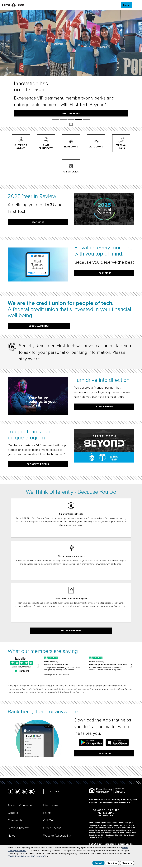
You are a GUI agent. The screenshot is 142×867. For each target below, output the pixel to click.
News (11, 836)
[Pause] (71, 125)
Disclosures (50, 805)
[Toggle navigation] (138, 5)
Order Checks (52, 828)
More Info (127, 863)
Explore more (104, 406)
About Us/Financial (20, 805)
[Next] (135, 68)
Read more (37, 222)
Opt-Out (112, 863)
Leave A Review (18, 828)
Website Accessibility (57, 836)
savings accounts (31, 603)
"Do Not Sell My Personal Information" (26, 856)
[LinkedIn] (24, 791)
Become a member (39, 326)
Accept (98, 863)
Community (15, 820)
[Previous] (7, 68)
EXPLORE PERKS (71, 113)
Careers (13, 813)
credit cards (49, 603)
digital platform (54, 564)
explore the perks (38, 464)
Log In (126, 5)
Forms (47, 813)
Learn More (104, 753)
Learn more (104, 273)
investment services (85, 603)
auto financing (64, 603)
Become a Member (71, 630)
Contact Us (56, 791)
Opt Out (48, 820)
